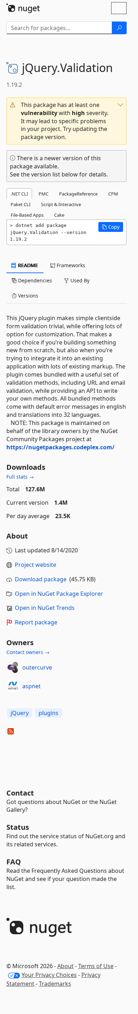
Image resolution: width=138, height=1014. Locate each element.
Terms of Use (96, 966)
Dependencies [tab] (34, 280)
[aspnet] (13, 686)
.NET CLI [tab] (19, 194)
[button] (66, 121)
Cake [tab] (59, 215)
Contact (20, 793)
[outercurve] (13, 667)
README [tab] (27, 265)
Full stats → (20, 476)
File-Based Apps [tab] (27, 215)
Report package (36, 622)
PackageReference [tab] (78, 194)
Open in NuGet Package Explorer (59, 594)
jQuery (20, 713)
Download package (41, 579)
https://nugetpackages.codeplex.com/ (60, 447)
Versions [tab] (27, 295)
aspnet (31, 686)
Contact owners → (28, 652)
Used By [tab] (79, 280)
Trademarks (55, 984)
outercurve (37, 667)
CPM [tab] (113, 194)
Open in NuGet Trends (45, 608)
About (65, 966)
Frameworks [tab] (70, 265)
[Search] (119, 28)
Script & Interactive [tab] (61, 204)
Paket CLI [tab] (20, 204)
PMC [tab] (43, 194)
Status (17, 827)
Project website (35, 565)
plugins (48, 713)
